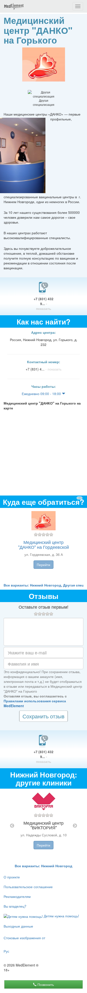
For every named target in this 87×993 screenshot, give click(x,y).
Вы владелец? (15, 906)
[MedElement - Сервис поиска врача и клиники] (13, 6)
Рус (6, 951)
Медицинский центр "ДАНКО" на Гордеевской (43, 544)
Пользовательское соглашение (28, 886)
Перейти (43, 564)
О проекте (12, 877)
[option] (43, 545)
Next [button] (74, 825)
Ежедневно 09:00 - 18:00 (42, 393)
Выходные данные (18, 926)
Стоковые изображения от (24, 937)
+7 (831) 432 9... (43, 303)
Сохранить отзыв (43, 716)
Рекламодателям (17, 896)
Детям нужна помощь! (61, 915)
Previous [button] (12, 825)
